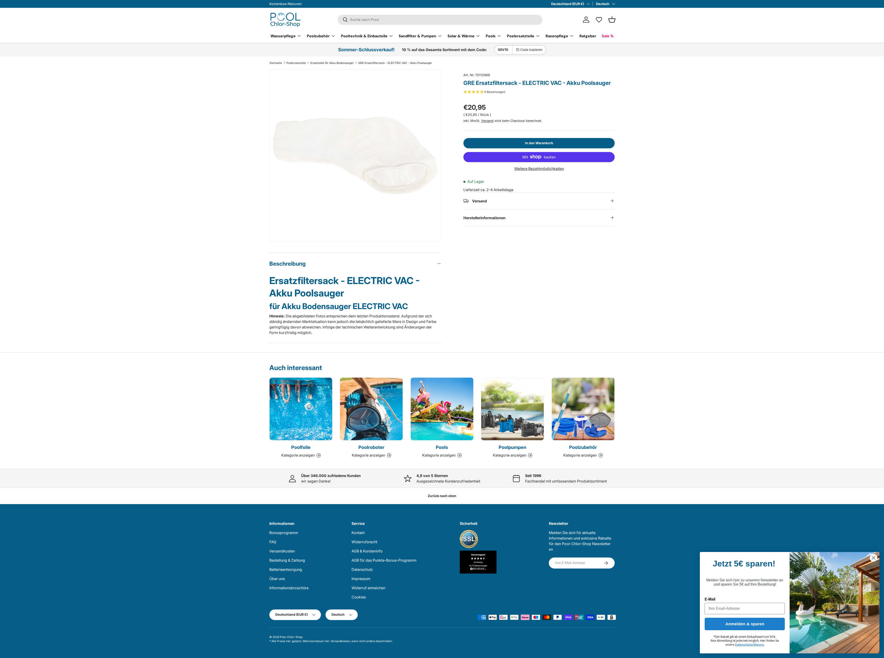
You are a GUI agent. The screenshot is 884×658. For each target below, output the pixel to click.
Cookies (359, 597)
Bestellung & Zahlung (287, 560)
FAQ (272, 542)
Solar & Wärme (461, 35)
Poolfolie (301, 447)
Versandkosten (282, 551)
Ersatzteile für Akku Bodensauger (332, 63)
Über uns (277, 578)
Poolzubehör (318, 35)
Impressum (361, 578)
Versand (487, 120)
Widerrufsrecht (364, 542)
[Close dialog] (873, 558)
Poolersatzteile (520, 35)
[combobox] (439, 19)
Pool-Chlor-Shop (291, 637)
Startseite (275, 63)
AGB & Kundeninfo (367, 551)
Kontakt (358, 532)
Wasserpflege (283, 35)
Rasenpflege (557, 35)
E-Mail (710, 599)
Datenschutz (362, 569)
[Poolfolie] (301, 409)
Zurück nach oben (442, 496)
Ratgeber (587, 35)
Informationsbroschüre (288, 588)
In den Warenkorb (539, 143)
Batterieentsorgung (285, 569)
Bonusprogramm (283, 532)
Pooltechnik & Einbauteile (364, 35)
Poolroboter (371, 447)
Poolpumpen (512, 447)
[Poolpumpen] (512, 409)
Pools (491, 35)
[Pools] (442, 409)
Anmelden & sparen (744, 624)
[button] (612, 19)
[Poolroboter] (371, 409)
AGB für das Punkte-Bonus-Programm (384, 560)
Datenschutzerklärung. (749, 645)
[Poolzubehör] (583, 409)
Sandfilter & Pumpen (417, 35)
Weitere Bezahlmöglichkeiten (539, 168)
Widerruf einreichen (368, 588)
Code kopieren (531, 50)
